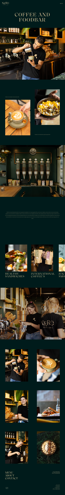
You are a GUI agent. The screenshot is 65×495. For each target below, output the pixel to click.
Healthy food (43, 130)
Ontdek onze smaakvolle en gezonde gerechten (42, 134)
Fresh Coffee (12, 92)
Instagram (56, 473)
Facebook (56, 472)
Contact (11, 478)
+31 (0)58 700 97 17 (57, 487)
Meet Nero (32, 313)
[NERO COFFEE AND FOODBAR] (32, 406)
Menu (9, 472)
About (9, 475)
